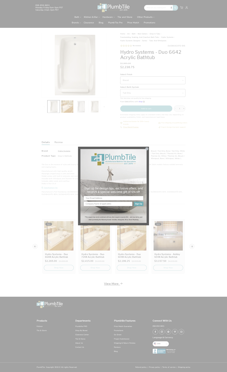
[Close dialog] (147, 149)
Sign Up (138, 204)
